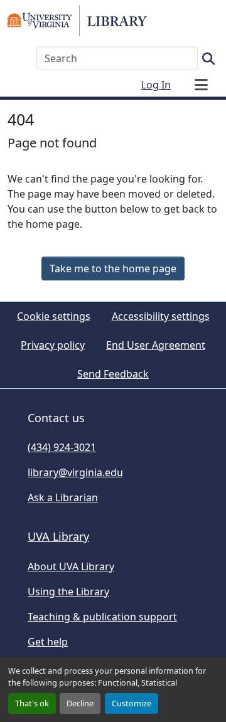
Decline (80, 703)
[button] (77, 20)
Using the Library (68, 591)
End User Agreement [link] (155, 345)
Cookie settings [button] (53, 316)
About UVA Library (71, 566)
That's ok (32, 703)
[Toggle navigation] (200, 85)
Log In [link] (156, 85)
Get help (48, 642)
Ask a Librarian (63, 497)
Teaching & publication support (102, 617)
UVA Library (58, 536)
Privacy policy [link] (53, 345)
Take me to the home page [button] (113, 268)
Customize (131, 703)
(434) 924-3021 (62, 447)
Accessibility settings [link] (161, 316)
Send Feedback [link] (113, 374)
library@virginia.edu (75, 472)
